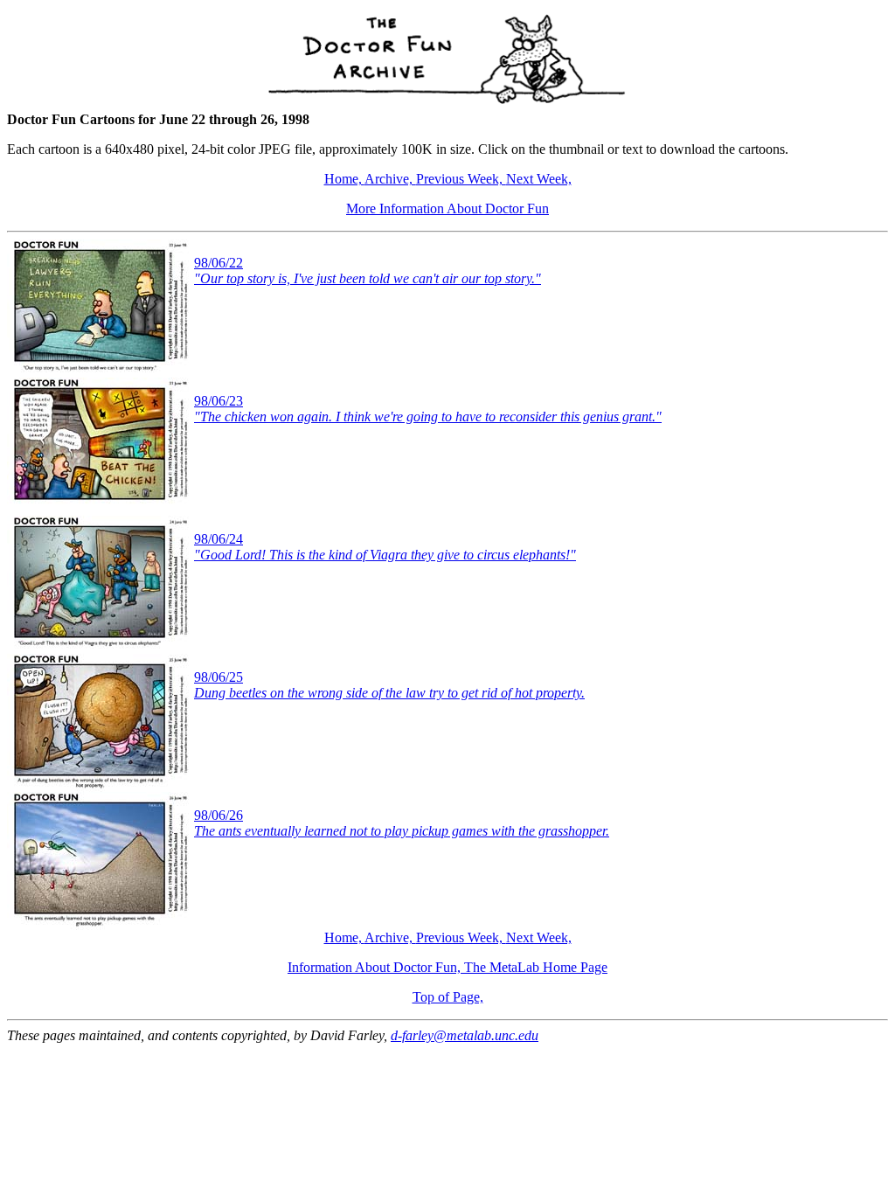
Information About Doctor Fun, (376, 967)
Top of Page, (448, 996)
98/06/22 (367, 270)
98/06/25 (389, 685)
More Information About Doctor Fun (447, 208)
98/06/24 (385, 546)
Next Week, (539, 178)
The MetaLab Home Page (535, 967)
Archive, (390, 178)
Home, (344, 178)
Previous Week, (461, 178)
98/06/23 (428, 408)
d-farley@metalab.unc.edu (464, 1035)
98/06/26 (401, 823)
